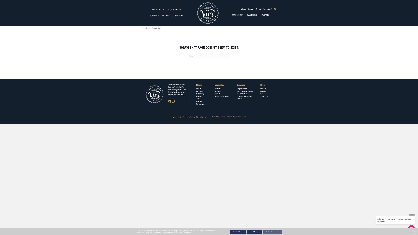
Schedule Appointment (264, 9)
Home (143, 28)
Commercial (178, 15)
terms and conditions (170, 232)
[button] (159, 15)
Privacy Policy (237, 117)
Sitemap (245, 117)
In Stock (165, 15)
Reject (254, 231)
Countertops (237, 15)
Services (265, 15)
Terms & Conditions (226, 117)
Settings (272, 231)
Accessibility (215, 117)
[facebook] (169, 101)
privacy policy (152, 232)
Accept (237, 231)
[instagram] (173, 101)
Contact (250, 9)
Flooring (153, 15)
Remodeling (252, 15)
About (243, 9)
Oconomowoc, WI (158, 9)
